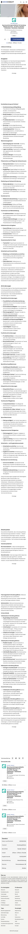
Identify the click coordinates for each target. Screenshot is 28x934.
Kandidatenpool (4, 896)
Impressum (17, 923)
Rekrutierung (4, 914)
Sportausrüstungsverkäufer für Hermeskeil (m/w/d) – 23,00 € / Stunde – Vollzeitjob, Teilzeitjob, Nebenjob (15, 794)
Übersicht (3, 889)
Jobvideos (3, 900)
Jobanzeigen (3, 894)
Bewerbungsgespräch (5, 910)
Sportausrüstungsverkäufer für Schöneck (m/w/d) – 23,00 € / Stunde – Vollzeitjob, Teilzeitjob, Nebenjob (15, 819)
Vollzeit (14, 35)
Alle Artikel (3, 925)
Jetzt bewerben (18, 39)
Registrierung (18, 910)
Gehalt (16, 902)
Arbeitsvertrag (18, 900)
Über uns (17, 912)
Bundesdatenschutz (19, 919)
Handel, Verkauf (10, 765)
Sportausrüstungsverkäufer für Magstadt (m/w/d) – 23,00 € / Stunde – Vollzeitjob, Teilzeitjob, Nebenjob (15, 770)
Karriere (2, 919)
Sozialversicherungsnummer (7, 923)
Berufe (16, 894)
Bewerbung (17, 898)
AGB (16, 921)
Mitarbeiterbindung (5, 921)
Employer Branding (5, 898)
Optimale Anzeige (5, 912)
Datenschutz (17, 917)
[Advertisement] (14, 88)
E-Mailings (3, 902)
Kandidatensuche (4, 892)
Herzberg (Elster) (21, 845)
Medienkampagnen (5, 904)
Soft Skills (3, 917)
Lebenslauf (17, 896)
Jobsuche (17, 892)
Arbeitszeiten (18, 904)
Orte (16, 914)
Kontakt (17, 925)
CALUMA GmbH (14, 23)
